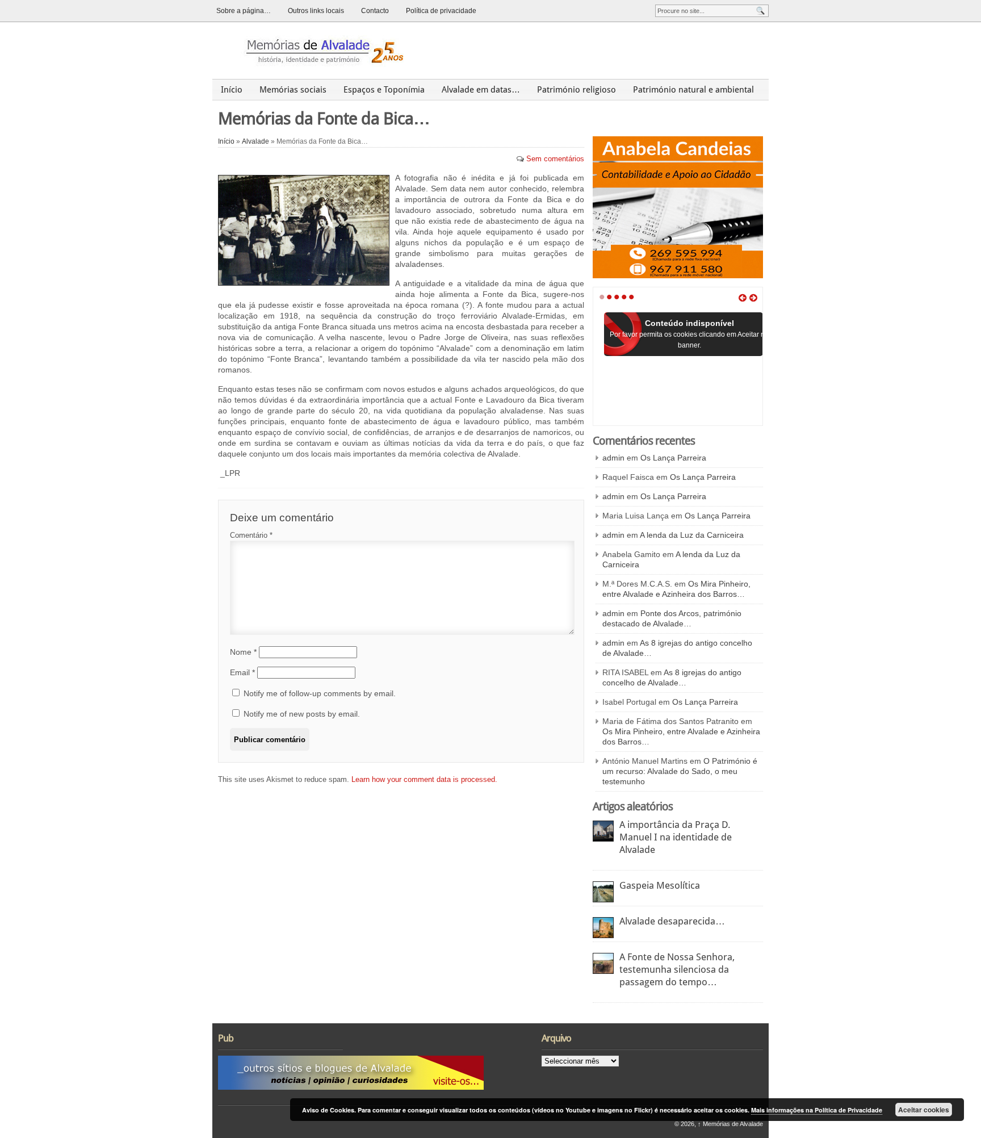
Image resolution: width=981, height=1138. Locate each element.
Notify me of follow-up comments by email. (320, 693)
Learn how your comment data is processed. (424, 779)
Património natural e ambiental (693, 90)
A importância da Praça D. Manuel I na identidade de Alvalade (675, 837)
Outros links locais (316, 11)
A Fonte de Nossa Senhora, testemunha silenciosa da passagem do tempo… (677, 969)
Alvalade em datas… (481, 90)
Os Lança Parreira (673, 457)
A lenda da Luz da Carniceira (692, 534)
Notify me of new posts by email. (302, 713)
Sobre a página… (243, 11)
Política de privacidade (441, 11)
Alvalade (255, 141)
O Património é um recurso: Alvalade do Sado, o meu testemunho (679, 771)
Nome (243, 651)
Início (231, 90)
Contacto (375, 11)
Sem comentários (555, 158)
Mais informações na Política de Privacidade (816, 1110)
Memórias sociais (292, 90)
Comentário (251, 535)
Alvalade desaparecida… (672, 921)
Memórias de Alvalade (730, 1123)
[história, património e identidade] (320, 50)
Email (242, 672)
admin (613, 457)
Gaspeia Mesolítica (659, 885)
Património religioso (576, 90)
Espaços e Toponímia (384, 90)
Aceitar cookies (923, 1109)
